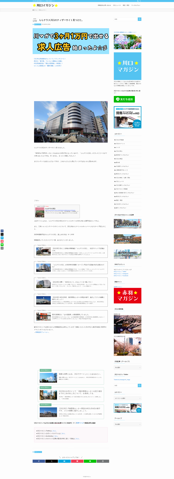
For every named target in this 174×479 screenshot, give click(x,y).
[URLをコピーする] (103, 461)
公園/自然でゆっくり (122, 170)
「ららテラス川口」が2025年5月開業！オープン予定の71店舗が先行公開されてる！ (78, 266)
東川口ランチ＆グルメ (122, 196)
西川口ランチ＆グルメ (122, 174)
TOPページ (80, 423)
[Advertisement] (71, 82)
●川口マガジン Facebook (121, 275)
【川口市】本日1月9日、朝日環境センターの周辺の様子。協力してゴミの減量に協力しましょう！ (78, 298)
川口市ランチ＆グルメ (122, 204)
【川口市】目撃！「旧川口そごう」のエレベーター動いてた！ (72, 282)
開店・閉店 (119, 200)
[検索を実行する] (139, 19)
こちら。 (54, 431)
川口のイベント (120, 143)
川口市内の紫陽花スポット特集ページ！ (125, 32)
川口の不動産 (120, 140)
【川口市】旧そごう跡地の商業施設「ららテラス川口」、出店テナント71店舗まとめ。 (78, 249)
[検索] (140, 1)
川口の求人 (119, 151)
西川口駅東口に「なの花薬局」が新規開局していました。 (71, 314)
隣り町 (118, 162)
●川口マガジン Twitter (120, 271)
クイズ (118, 147)
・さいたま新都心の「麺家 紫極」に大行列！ (47, 66)
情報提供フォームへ (42, 332)
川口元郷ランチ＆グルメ (123, 185)
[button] (39, 461)
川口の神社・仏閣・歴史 (123, 177)
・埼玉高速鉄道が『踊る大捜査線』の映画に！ (48, 63)
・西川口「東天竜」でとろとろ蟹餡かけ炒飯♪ (47, 61)
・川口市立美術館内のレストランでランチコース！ (49, 59)
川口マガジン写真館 (122, 189)
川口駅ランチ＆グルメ (122, 166)
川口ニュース (38, 24)
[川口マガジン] (45, 5)
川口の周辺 (119, 158)
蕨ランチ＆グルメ (121, 208)
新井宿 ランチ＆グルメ (122, 155)
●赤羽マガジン (118, 287)
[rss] (138, 1)
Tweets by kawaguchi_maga (122, 379)
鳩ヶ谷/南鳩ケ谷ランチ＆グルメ (125, 192)
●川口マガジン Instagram (121, 273)
